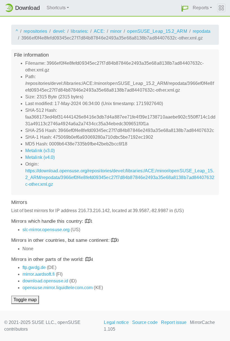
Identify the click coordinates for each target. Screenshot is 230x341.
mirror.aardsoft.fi (38, 274)
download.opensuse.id (45, 281)
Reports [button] (201, 7)
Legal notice (116, 322)
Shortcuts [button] (56, 7)
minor (116, 31)
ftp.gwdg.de (34, 267)
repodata (202, 31)
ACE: (99, 31)
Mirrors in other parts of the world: (48, 259)
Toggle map (25, 299)
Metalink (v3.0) (40, 150)
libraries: (79, 31)
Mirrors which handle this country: (48, 221)
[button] (184, 8)
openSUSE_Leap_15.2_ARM (157, 31)
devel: (59, 31)
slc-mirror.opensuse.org (46, 229)
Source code (145, 322)
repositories (35, 31)
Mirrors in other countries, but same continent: (61, 240)
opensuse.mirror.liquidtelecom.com (57, 287)
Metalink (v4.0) (40, 157)
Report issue (174, 322)
